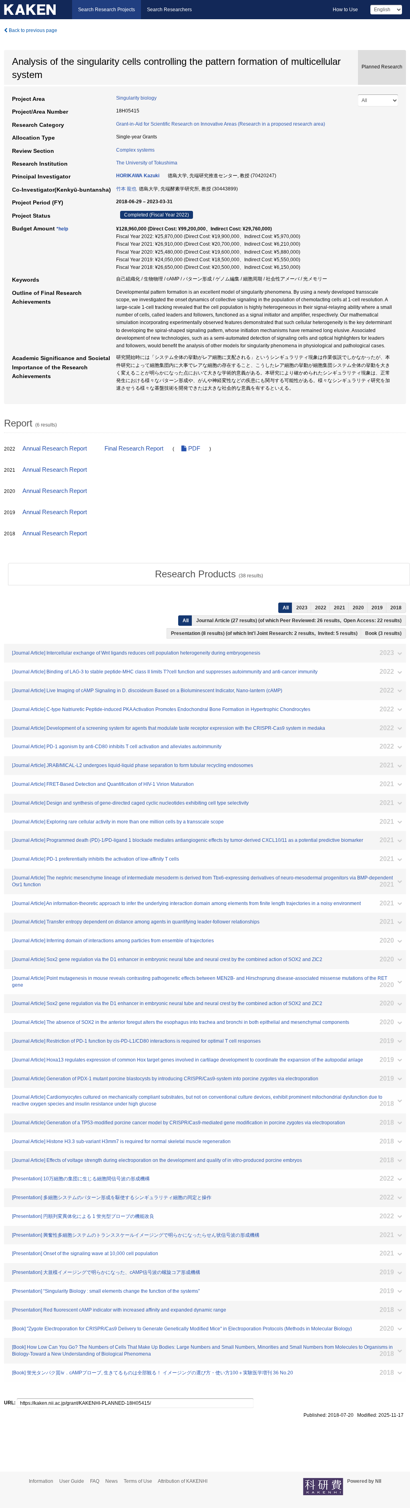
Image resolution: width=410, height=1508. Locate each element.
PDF (193, 448)
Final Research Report (134, 448)
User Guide (71, 1481)
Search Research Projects (106, 9)
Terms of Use (138, 1481)
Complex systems (135, 150)
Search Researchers (169, 9)
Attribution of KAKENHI (182, 1481)
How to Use (345, 9)
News (111, 1481)
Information (41, 1481)
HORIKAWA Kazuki (137, 175)
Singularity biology (136, 98)
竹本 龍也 (126, 189)
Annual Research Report (54, 448)
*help (62, 229)
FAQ (94, 1481)
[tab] (209, 574)
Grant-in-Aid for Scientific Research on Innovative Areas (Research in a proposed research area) (220, 124)
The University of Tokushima (146, 163)
